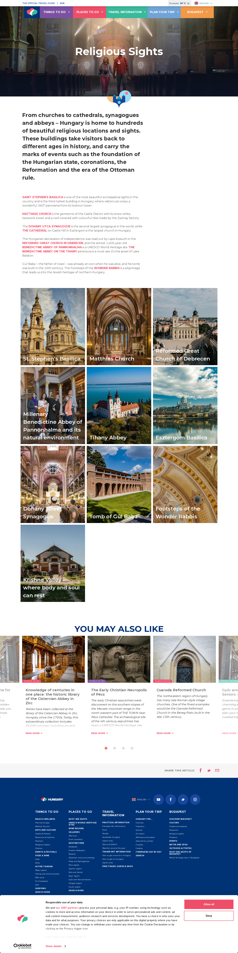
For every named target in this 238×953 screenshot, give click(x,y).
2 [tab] (114, 748)
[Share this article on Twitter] (206, 770)
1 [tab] (105, 748)
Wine (37, 863)
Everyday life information (113, 826)
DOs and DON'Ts (109, 844)
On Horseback (41, 881)
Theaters (173, 837)
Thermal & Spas (42, 823)
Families (139, 823)
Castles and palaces (178, 826)
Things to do (54, 12)
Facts (104, 830)
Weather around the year (113, 848)
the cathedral (34, 230)
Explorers (140, 826)
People (105, 833)
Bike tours (39, 877)
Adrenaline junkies (144, 841)
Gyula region (75, 887)
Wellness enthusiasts (145, 837)
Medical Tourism (42, 826)
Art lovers (140, 834)
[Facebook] (171, 799)
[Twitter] (183, 799)
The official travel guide (38, 3)
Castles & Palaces (43, 834)
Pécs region (74, 865)
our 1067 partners (67, 907)
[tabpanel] (119, 690)
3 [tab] (123, 748)
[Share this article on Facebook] (199, 770)
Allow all (209, 904)
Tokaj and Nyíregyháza (79, 861)
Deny (209, 915)
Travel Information (125, 12)
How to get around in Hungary (116, 855)
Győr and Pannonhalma (80, 879)
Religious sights (176, 834)
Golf (37, 885)
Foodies (139, 848)
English (204, 3)
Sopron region (75, 868)
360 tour (73, 836)
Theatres (39, 841)
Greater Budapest (77, 850)
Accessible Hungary (111, 837)
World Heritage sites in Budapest (184, 858)
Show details (54, 946)
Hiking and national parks (47, 874)
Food (37, 859)
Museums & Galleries (45, 837)
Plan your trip (162, 12)
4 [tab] (132, 748)
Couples (139, 844)
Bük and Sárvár (76, 872)
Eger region (74, 876)
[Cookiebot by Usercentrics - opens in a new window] (22, 946)
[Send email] (215, 770)
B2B (62, 3)
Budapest (195, 12)
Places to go (87, 12)
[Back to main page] (32, 12)
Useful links (107, 841)
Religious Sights (42, 844)
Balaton (72, 854)
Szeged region (75, 883)
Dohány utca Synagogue (49, 226)
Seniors (139, 830)
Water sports (41, 870)
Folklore (39, 848)
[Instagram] (195, 799)
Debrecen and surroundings (81, 858)
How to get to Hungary (113, 859)
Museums (173, 830)
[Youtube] (158, 799)
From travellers (76, 839)
